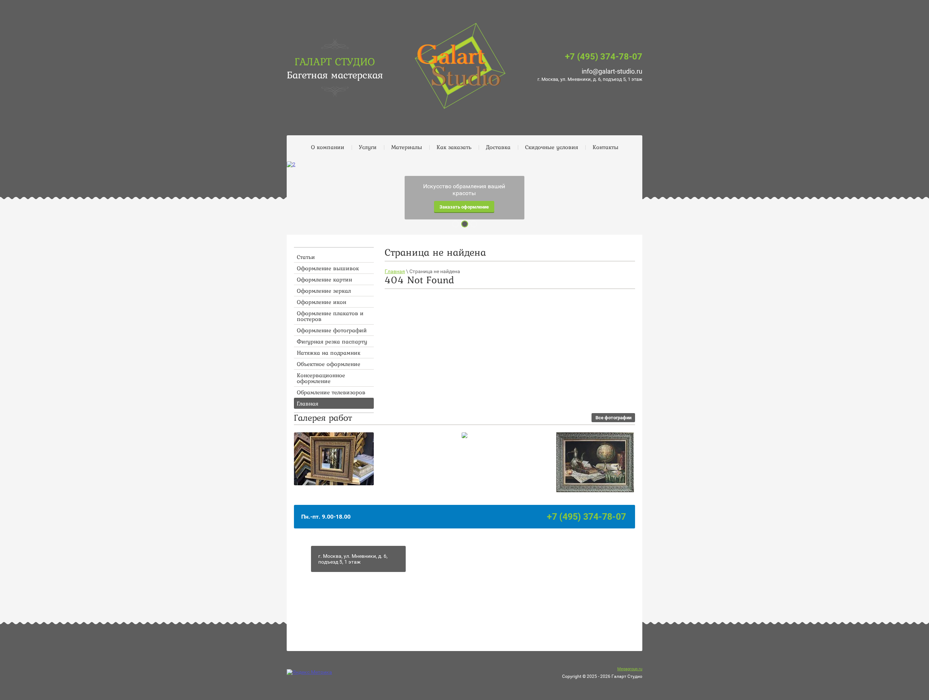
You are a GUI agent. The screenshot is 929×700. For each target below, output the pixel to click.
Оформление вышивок (328, 268)
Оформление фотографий (332, 330)
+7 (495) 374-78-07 (603, 57)
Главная (307, 403)
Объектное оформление (328, 363)
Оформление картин (324, 279)
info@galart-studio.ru (612, 71)
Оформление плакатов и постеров (330, 316)
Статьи (306, 256)
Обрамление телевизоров (331, 392)
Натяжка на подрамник (328, 352)
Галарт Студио (335, 61)
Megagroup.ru (629, 669)
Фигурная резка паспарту (332, 341)
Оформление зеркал (324, 290)
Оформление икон (321, 301)
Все (613, 417)
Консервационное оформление (321, 378)
